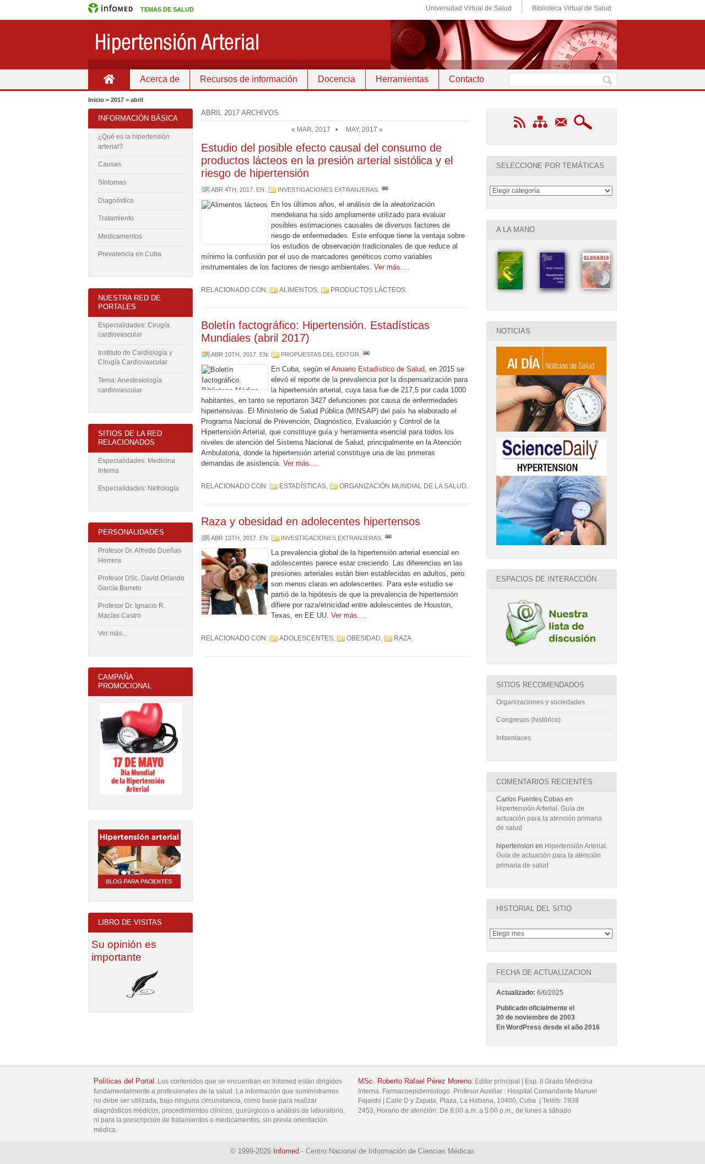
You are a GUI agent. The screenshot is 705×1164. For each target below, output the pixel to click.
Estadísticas (302, 486)
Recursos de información (248, 79)
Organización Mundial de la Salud (403, 486)
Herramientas (402, 79)
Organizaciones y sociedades (540, 702)
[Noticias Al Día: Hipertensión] (551, 429)
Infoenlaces (513, 738)
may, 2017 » (364, 129)
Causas (109, 164)
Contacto (466, 79)
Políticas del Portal (124, 1081)
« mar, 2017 (310, 129)
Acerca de (160, 79)
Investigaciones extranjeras (328, 189)
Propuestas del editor (320, 354)
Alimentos (298, 290)
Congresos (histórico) (528, 720)
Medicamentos (120, 236)
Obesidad (363, 638)
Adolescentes (306, 638)
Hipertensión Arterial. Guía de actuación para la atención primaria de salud (549, 818)
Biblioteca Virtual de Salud (571, 8)
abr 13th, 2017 (233, 538)
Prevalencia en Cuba (129, 254)
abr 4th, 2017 (232, 189)
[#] (385, 189)
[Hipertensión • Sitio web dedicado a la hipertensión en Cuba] (352, 44)
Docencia (336, 79)
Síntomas (112, 182)
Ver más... (112, 633)
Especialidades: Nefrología (138, 488)
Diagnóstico (116, 200)
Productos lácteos (367, 290)
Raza (402, 638)
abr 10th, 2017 (233, 354)
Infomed (286, 1151)
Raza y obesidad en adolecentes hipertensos (310, 521)
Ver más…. (392, 267)
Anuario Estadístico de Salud (378, 369)
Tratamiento (116, 218)
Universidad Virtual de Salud (469, 8)
